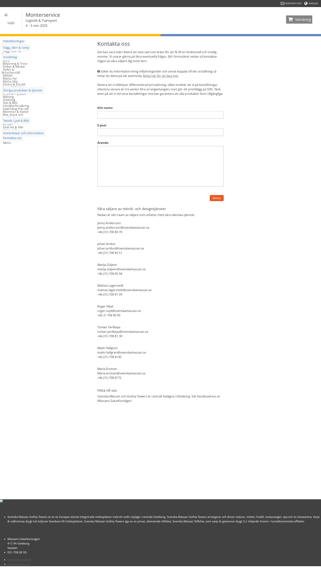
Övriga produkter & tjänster (23, 90)
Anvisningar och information (23, 133)
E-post (101, 125)
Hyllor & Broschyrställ (11, 71)
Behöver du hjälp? (302, 564)
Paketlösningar (13, 41)
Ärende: (103, 143)
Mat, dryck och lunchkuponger (12, 116)
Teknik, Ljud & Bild (16, 121)
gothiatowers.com (18, 564)
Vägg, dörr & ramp (16, 48)
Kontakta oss (12, 138)
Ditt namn (105, 108)
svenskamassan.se (19, 559)
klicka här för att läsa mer (161, 76)
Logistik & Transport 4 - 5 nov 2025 (41, 23)
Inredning (10, 57)
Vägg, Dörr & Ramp (11, 52)
